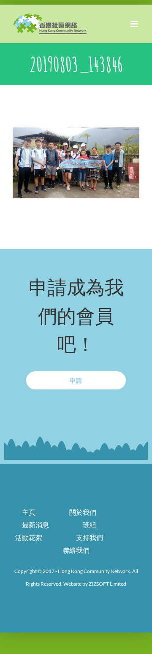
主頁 (28, 512)
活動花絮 (28, 537)
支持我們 (89, 537)
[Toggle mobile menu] (134, 23)
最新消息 (35, 525)
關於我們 (82, 512)
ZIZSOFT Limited (107, 584)
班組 (89, 525)
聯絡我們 (76, 550)
